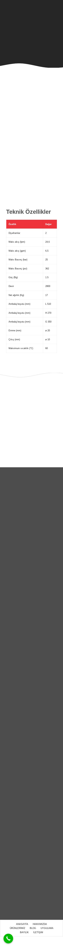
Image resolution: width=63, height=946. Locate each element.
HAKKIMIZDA (9, 796)
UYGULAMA (9, 818)
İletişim (10, 879)
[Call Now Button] (8, 938)
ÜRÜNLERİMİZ (10, 803)
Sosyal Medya (16, 848)
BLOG (5, 811)
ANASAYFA (8, 788)
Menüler (11, 776)
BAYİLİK (6, 826)
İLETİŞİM (7, 833)
